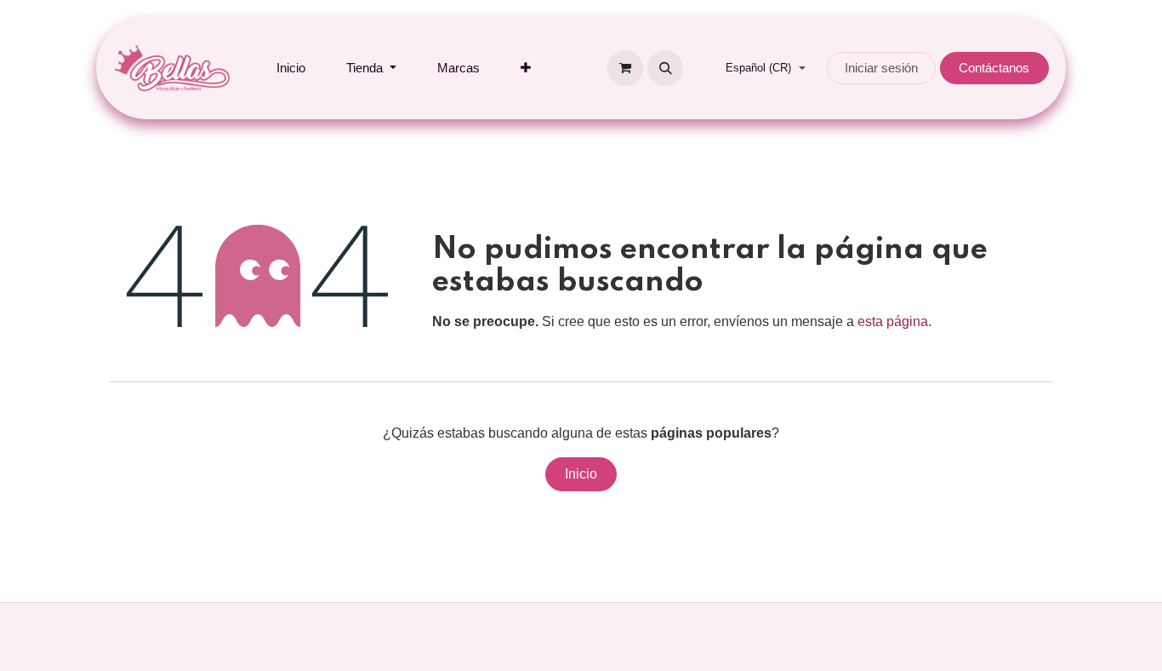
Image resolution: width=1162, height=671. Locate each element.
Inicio (581, 474)
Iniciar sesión (881, 67)
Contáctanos (994, 67)
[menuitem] (291, 68)
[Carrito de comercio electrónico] (625, 68)
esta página (892, 321)
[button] (665, 68)
